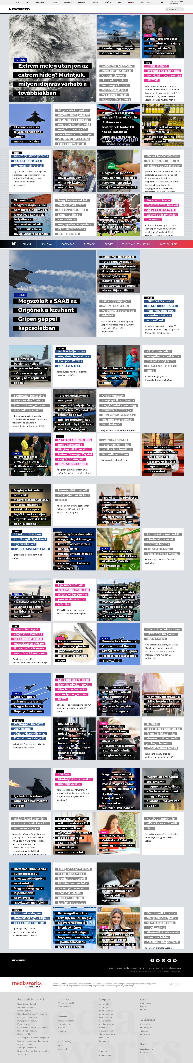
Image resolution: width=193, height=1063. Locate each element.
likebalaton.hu (105, 1017)
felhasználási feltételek (137, 968)
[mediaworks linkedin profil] (178, 984)
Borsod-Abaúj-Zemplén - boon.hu (32, 1014)
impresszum (165, 968)
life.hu (143, 1006)
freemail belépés (174, 9)
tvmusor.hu (104, 1041)
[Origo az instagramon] (163, 960)
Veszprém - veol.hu (67, 1003)
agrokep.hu (63, 1049)
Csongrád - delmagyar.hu (28, 1017)
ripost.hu (144, 999)
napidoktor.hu (105, 1021)
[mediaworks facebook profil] (171, 984)
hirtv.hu (61, 1027)
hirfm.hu (144, 1052)
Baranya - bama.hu (26, 1007)
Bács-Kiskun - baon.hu (27, 1004)
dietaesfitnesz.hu (106, 1031)
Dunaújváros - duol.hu (27, 1021)
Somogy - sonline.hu (26, 1047)
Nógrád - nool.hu (24, 1044)
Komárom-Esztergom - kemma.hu (32, 1041)
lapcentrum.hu (146, 1034)
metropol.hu (145, 1003)
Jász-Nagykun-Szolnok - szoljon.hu (33, 1037)
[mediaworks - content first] (27, 984)
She (119, 2)
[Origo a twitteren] (158, 960)
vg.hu (60, 1045)
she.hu (143, 1009)
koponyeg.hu (146, 1027)
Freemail (81, 2)
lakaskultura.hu (106, 1011)
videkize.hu (104, 1037)
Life (27, 2)
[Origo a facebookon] (152, 960)
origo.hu (62, 1031)
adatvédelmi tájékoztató (118, 968)
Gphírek (108, 2)
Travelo (95, 2)
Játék (161, 2)
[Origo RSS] (175, 960)
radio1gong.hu (146, 1049)
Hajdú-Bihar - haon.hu (27, 1031)
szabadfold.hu (64, 1024)
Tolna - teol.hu (23, 1054)
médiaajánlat (176, 968)
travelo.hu (103, 1027)
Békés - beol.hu (24, 1011)
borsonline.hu (105, 1055)
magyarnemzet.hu (66, 1021)
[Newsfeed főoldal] (19, 960)
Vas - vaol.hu (64, 999)
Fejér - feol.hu (23, 1024)
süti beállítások (154, 968)
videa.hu (144, 1031)
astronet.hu (104, 1004)
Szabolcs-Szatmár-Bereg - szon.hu (33, 1051)
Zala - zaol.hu (64, 1006)
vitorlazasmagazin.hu (108, 1034)
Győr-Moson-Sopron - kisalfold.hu (32, 1027)
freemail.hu (145, 1024)
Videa (55, 2)
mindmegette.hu (106, 1024)
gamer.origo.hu (106, 1014)
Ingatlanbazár (146, 2)
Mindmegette (41, 2)
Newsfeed (67, 2)
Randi (131, 2)
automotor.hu (105, 1007)
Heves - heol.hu (24, 1034)
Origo (18, 2)
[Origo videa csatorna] (169, 960)
